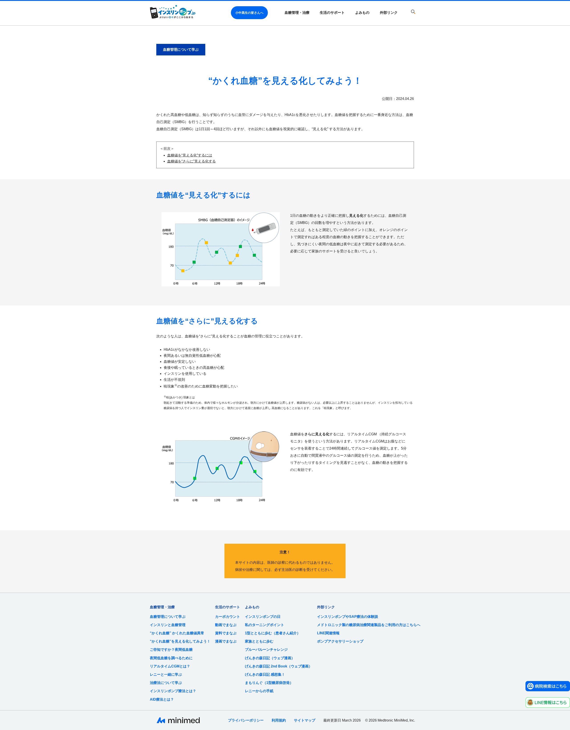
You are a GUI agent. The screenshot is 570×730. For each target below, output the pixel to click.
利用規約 (279, 720)
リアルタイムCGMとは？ (170, 666)
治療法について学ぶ (166, 683)
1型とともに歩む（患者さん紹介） (272, 633)
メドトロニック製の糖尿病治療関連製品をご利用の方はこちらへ (368, 625)
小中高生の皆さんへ (249, 12)
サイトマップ (304, 720)
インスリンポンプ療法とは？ (173, 691)
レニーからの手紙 (259, 691)
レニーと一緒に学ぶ (166, 674)
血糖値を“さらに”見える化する (191, 161)
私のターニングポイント (264, 625)
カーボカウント (227, 616)
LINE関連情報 (328, 633)
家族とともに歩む (259, 641)
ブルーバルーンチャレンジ (266, 649)
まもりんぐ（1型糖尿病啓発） (269, 683)
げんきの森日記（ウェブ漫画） (270, 658)
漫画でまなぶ (225, 641)
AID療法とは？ (162, 699)
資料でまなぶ (225, 633)
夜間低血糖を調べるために (171, 658)
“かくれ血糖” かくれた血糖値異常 (177, 633)
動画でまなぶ (225, 625)
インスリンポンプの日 (263, 616)
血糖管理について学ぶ (167, 616)
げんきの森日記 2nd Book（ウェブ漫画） (278, 666)
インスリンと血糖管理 (167, 625)
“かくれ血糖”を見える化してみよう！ (180, 641)
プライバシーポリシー (246, 720)
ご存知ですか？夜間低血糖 (171, 649)
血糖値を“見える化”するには (189, 155)
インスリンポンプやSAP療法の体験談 (347, 616)
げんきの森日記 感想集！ (265, 674)
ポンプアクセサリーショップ (340, 641)
